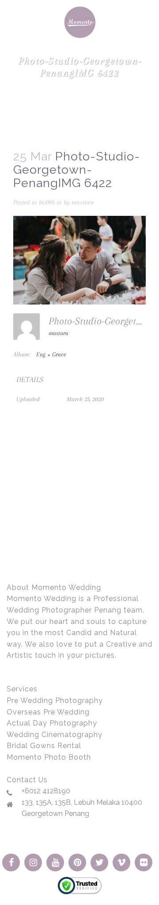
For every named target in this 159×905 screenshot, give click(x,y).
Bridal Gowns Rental (44, 745)
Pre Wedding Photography (55, 700)
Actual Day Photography (52, 723)
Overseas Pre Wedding (48, 712)
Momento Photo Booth (49, 757)
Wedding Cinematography (54, 734)
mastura (83, 202)
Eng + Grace (51, 354)
